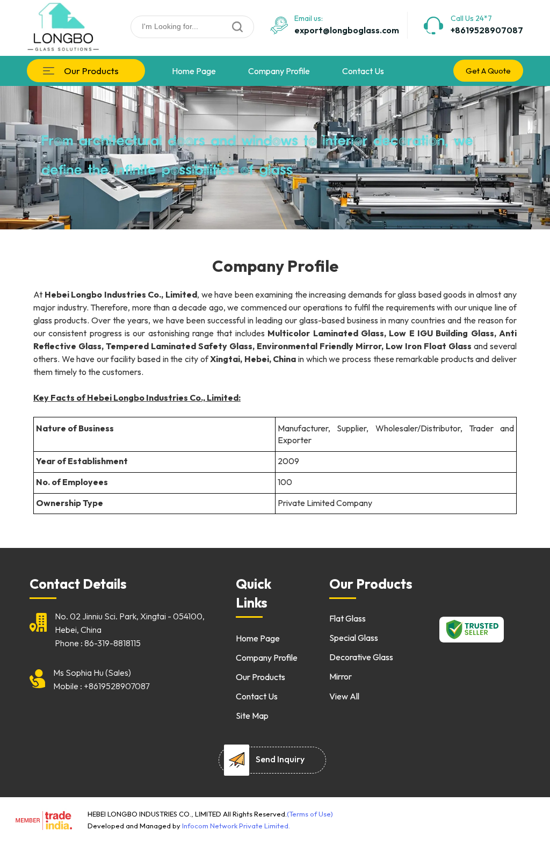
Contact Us (363, 71)
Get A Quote (488, 71)
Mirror (340, 676)
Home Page (194, 71)
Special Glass (353, 637)
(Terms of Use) (310, 814)
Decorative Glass (361, 657)
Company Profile (279, 71)
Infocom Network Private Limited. (236, 825)
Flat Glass (347, 618)
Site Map (252, 715)
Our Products (91, 70)
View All (344, 696)
